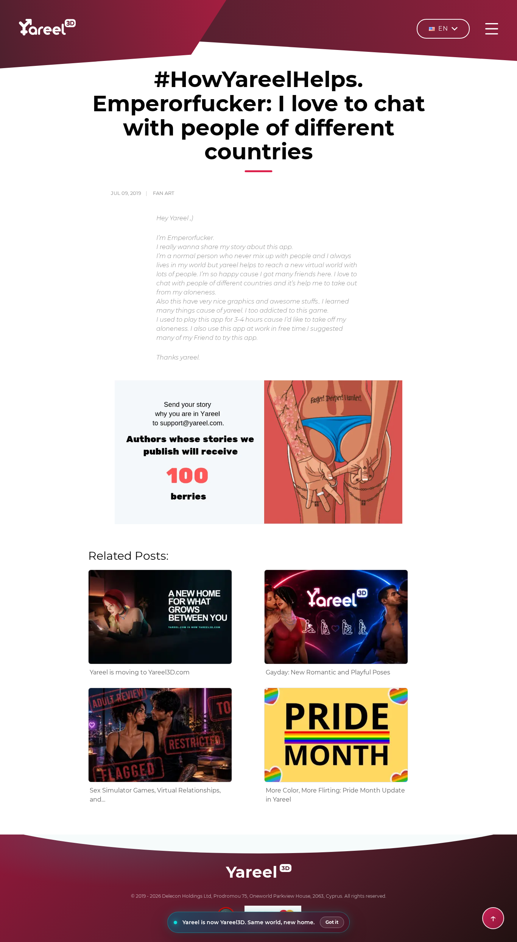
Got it (331, 922)
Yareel (258, 872)
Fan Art (163, 193)
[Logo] (47, 33)
